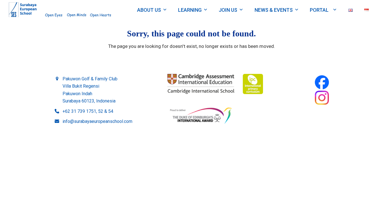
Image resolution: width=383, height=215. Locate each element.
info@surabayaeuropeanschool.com (97, 121)
